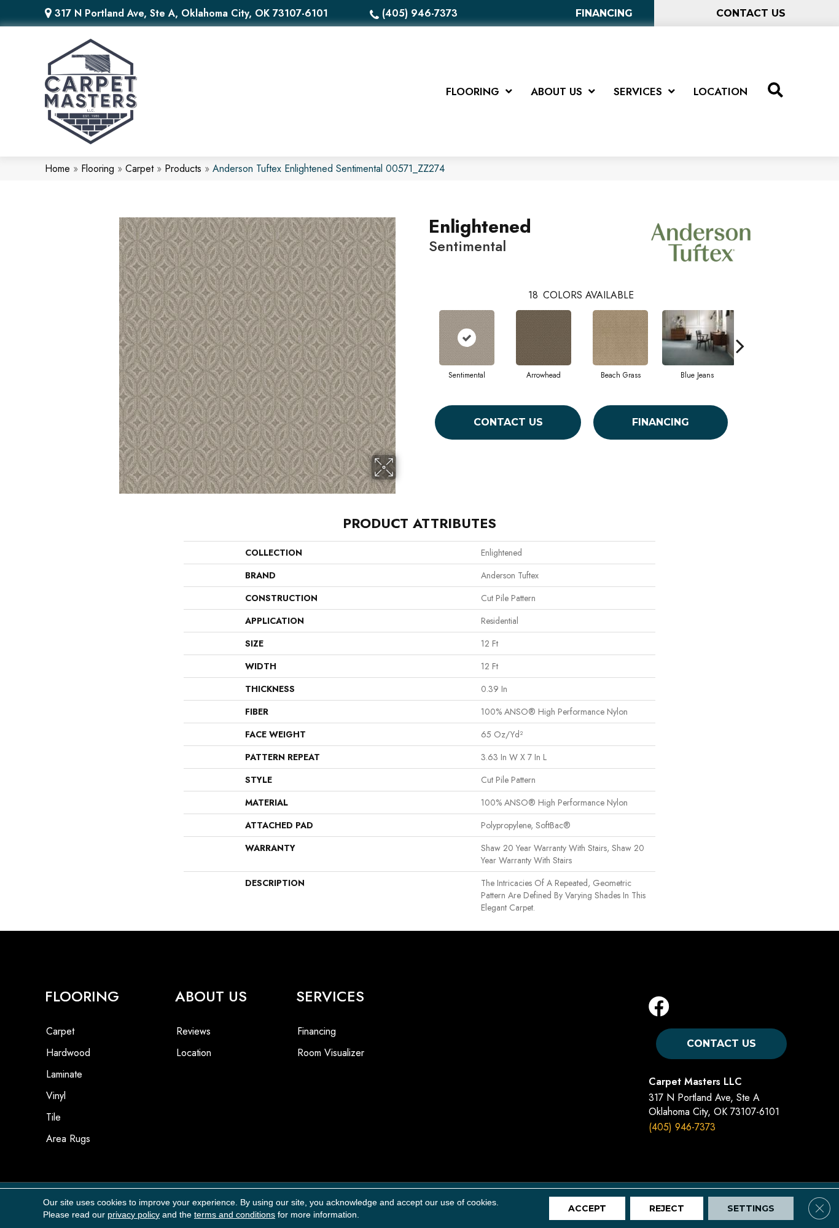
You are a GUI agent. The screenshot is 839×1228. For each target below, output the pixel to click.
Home (57, 168)
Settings (751, 1208)
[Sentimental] (467, 337)
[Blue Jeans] (697, 337)
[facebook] (659, 1007)
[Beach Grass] (620, 337)
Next (740, 327)
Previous (422, 327)
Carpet (139, 168)
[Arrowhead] (543, 337)
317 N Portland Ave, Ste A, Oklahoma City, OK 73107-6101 (191, 13)
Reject (666, 1208)
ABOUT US (211, 996)
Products (183, 168)
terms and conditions (234, 1214)
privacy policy (133, 1214)
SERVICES (330, 996)
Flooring (97, 168)
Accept (587, 1208)
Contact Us (508, 422)
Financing (660, 422)
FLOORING (82, 996)
